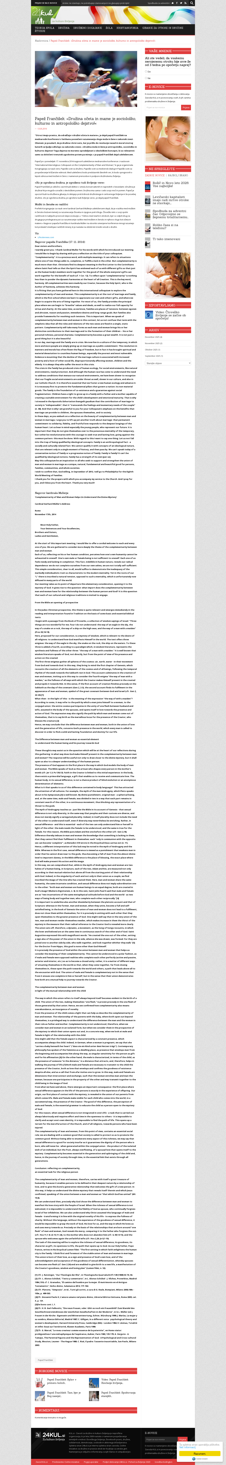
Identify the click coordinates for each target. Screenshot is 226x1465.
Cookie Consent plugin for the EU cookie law (200, 1459)
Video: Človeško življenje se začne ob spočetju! (170, 315)
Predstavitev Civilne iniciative (65, 1462)
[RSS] (185, 3)
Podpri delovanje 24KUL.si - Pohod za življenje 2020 (126, 1462)
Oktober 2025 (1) (152, 349)
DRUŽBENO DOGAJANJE (87, 28)
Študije (40, 31)
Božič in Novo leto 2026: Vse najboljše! (171, 184)
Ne (149, 78)
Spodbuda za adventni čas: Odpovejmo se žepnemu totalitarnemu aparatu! (131, 3)
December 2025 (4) (153, 337)
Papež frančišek (45, 1360)
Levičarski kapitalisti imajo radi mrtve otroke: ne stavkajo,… (171, 200)
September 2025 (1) (154, 356)
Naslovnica (41, 40)
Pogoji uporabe (91, 1462)
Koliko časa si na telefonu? (165, 226)
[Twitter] (181, 3)
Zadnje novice (155, 175)
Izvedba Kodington (163, 1462)
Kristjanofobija (128, 28)
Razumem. (200, 1453)
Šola (109, 28)
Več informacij (187, 1447)
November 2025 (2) (153, 343)
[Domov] (173, 3)
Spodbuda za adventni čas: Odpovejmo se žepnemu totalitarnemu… (170, 214)
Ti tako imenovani (166, 239)
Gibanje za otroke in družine (162, 28)
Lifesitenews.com (46, 237)
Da (149, 71)
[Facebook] (177, 3)
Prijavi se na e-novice (46, 3)
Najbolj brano (178, 175)
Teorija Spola (44, 28)
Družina (64, 28)
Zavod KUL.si (42, 1462)
